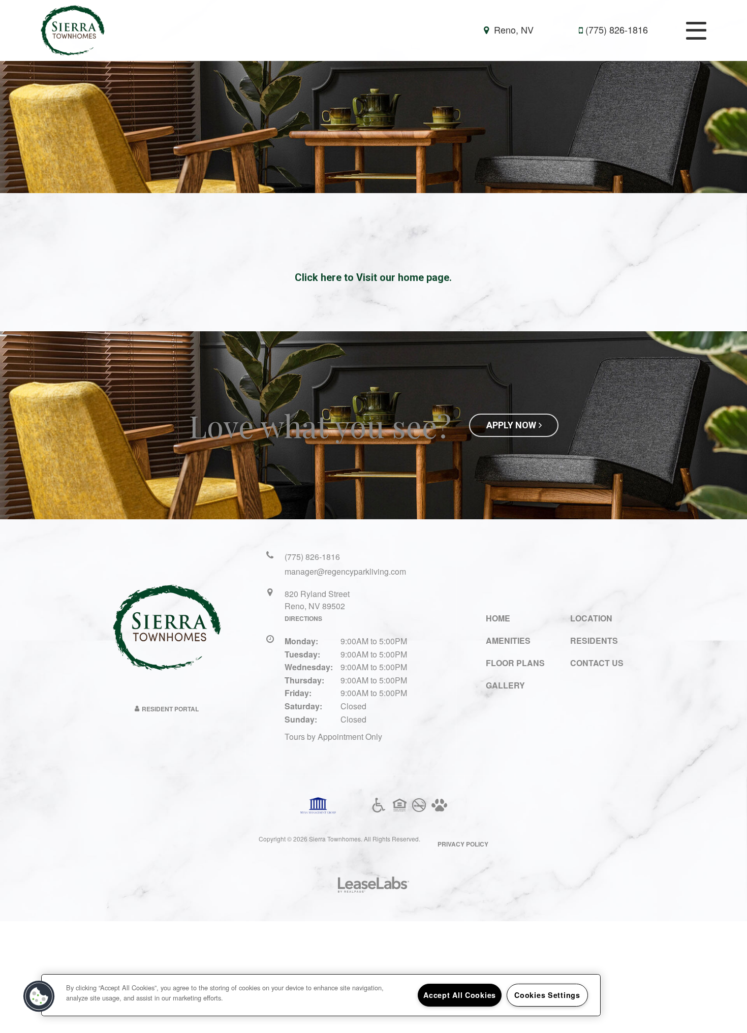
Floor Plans (515, 663)
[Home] (73, 29)
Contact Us (597, 663)
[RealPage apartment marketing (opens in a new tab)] (373, 886)
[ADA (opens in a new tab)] (379, 805)
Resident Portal (170, 708)
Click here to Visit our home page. (373, 277)
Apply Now (511, 425)
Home (498, 618)
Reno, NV (512, 29)
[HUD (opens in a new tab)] (400, 805)
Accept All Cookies (459, 995)
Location (591, 618)
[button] (39, 996)
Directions (303, 618)
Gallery (505, 685)
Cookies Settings (547, 995)
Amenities (508, 640)
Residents (594, 640)
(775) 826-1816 (616, 29)
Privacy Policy (463, 844)
